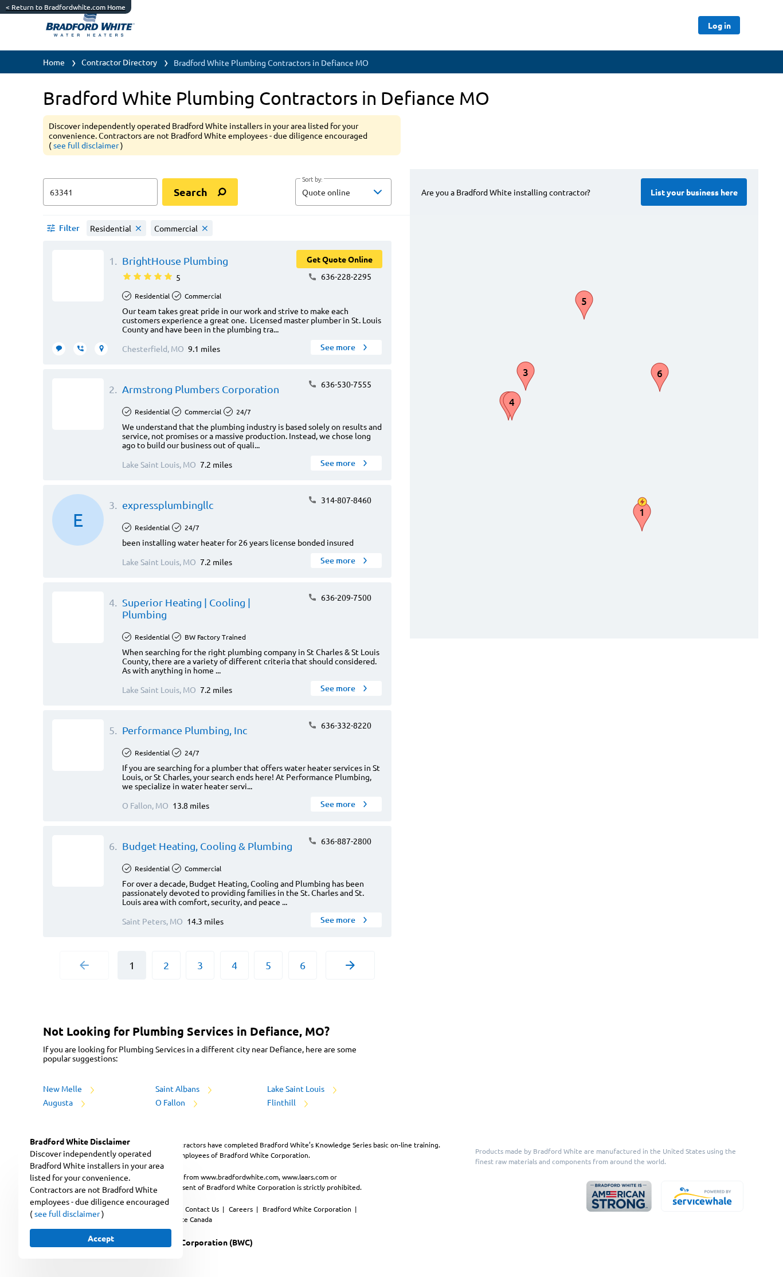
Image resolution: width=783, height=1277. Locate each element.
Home (54, 62)
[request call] (80, 348)
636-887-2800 (345, 841)
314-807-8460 (345, 500)
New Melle (63, 1088)
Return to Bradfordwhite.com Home (66, 6)
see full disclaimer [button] (86, 145)
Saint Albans (178, 1088)
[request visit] (101, 348)
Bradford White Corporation (308, 1208)
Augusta (59, 1102)
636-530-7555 (345, 384)
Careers (242, 1208)
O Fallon (171, 1102)
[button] (343, 192)
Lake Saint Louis (296, 1088)
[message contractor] (58, 348)
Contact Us (203, 1208)
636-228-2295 (345, 276)
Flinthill (282, 1102)
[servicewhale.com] (702, 1196)
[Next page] (350, 965)
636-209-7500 (345, 597)
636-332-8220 (345, 725)
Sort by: (312, 179)
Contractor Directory (119, 62)
